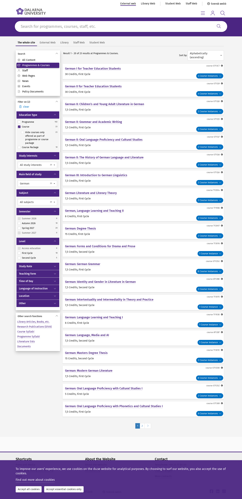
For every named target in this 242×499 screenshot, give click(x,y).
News (25, 81)
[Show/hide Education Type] (56, 115)
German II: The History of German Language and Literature (104, 157)
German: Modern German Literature (88, 370)
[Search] (219, 26)
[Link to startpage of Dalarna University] (31, 11)
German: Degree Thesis (80, 228)
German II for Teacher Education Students (93, 86)
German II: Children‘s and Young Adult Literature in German (104, 104)
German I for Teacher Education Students (93, 68)
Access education (31, 248)
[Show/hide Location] (56, 296)
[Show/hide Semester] (56, 211)
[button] (37, 165)
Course (25, 126)
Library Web (148, 3)
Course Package (30, 147)
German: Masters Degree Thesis (86, 353)
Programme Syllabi (28, 336)
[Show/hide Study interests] (56, 155)
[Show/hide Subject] (56, 193)
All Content (28, 60)
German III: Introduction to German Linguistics (96, 175)
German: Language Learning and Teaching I (94, 317)
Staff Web (191, 3)
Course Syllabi (25, 331)
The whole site (26, 42)
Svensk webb (218, 3)
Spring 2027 (28, 228)
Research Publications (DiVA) (34, 326)
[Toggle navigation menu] (203, 13)
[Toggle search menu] (222, 13)
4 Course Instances (208, 76)
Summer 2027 (29, 232)
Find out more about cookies (35, 480)
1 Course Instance (208, 253)
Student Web (173, 3)
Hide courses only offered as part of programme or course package (36, 137)
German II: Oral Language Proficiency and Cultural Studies (104, 139)
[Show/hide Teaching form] (56, 273)
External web (128, 3)
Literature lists (26, 341)
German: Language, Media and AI (87, 335)
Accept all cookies (29, 489)
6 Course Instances (208, 413)
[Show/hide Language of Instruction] (56, 288)
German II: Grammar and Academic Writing (93, 122)
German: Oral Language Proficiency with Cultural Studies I (103, 388)
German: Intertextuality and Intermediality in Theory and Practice (109, 299)
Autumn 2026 (29, 223)
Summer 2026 (29, 218)
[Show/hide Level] (56, 241)
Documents (24, 346)
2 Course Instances (208, 111)
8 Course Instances (208, 271)
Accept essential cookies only (63, 489)
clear (26, 106)
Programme (28, 122)
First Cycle (27, 253)
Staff (25, 70)
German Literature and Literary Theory (91, 193)
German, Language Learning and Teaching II (94, 211)
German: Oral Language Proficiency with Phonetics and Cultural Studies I (114, 406)
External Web (48, 42)
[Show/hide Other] (56, 303)
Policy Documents (32, 91)
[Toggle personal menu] (212, 13)
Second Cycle (29, 257)
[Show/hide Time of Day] (56, 281)
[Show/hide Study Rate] (56, 266)
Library (64, 42)
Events (26, 86)
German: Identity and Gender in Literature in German (100, 282)
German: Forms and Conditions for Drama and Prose (100, 246)
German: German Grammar (82, 264)
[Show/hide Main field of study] (56, 174)
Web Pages (28, 75)
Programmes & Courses (36, 65)
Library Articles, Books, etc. (33, 321)
